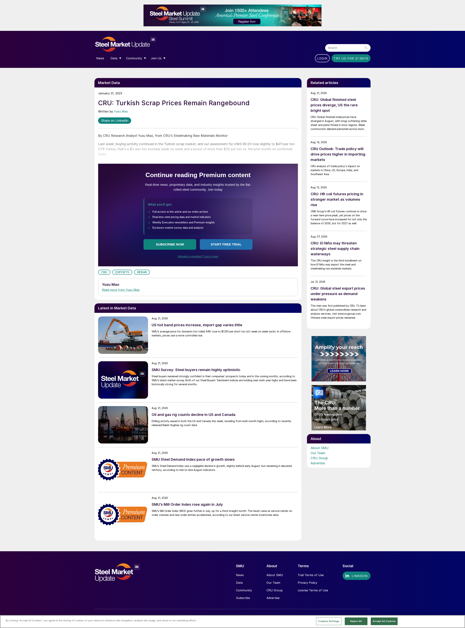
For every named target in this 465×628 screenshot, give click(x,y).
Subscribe (243, 598)
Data (239, 582)
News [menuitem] (100, 58)
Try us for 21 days (351, 58)
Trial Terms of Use (311, 575)
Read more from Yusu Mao (121, 290)
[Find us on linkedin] (357, 576)
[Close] (459, 621)
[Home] (133, 44)
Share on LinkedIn (114, 120)
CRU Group (319, 458)
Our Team (318, 453)
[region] (232, 621)
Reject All (356, 621)
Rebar (142, 272)
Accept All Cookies (384, 621)
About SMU (320, 448)
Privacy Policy (307, 582)
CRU (104, 272)
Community (244, 590)
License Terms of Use (313, 590)
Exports (122, 272)
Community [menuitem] (134, 58)
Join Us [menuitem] (156, 58)
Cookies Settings (328, 621)
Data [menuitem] (114, 58)
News (240, 575)
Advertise (318, 463)
